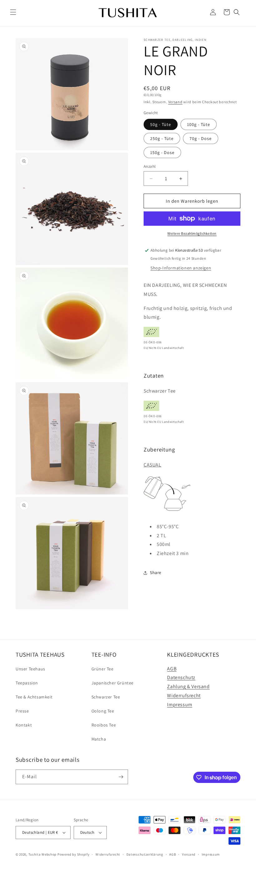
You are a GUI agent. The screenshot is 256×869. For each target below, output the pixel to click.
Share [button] (155, 572)
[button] (13, 12)
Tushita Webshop (42, 854)
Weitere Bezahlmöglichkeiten (192, 233)
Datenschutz (181, 677)
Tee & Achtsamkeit (34, 697)
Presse (22, 711)
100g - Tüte (198, 124)
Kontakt (24, 725)
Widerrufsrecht (183, 695)
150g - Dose (162, 152)
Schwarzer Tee (105, 697)
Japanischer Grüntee (112, 683)
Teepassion (27, 683)
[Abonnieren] (121, 777)
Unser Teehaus (30, 669)
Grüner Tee (102, 669)
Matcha (98, 739)
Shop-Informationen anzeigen (180, 268)
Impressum (179, 704)
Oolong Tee (102, 711)
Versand (175, 101)
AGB (171, 668)
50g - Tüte (160, 124)
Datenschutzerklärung (144, 854)
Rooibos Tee (103, 725)
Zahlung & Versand (188, 686)
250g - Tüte (162, 138)
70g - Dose (201, 138)
